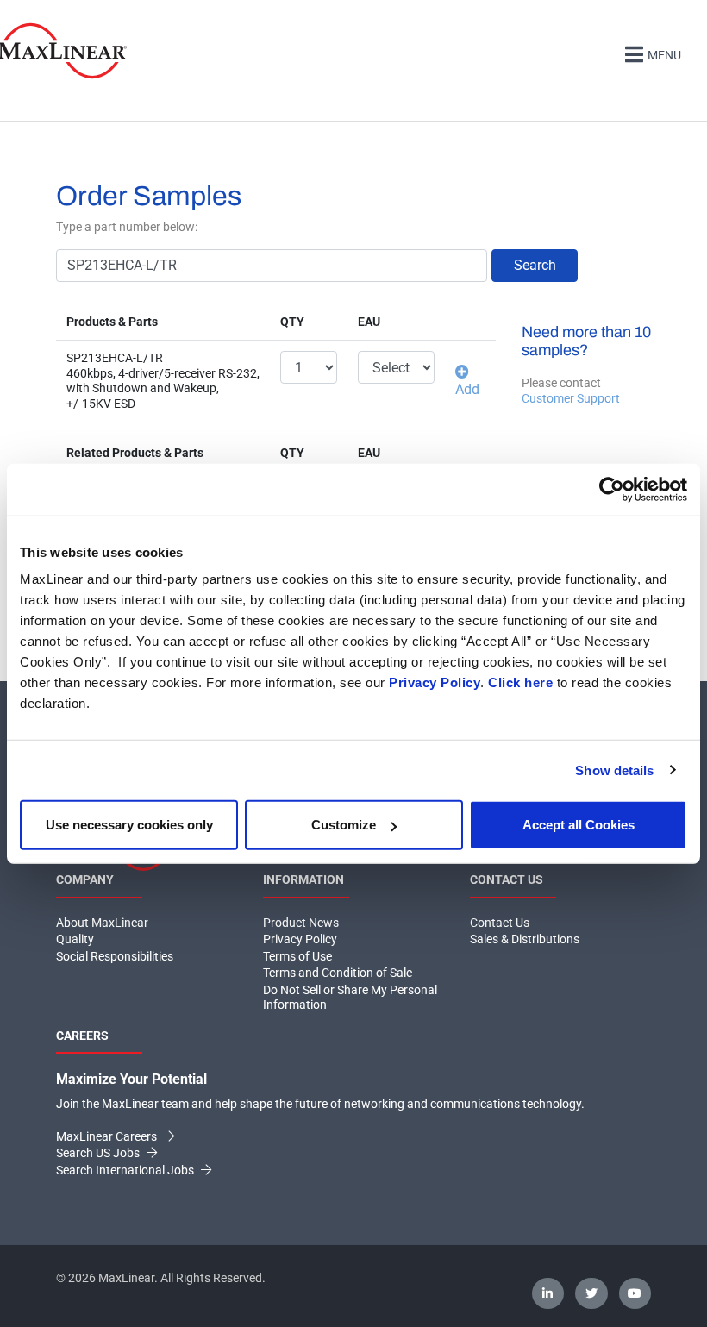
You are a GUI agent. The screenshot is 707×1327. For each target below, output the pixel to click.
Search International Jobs (126, 1170)
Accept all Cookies (578, 824)
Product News (301, 923)
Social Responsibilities (114, 956)
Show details (614, 769)
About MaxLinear (102, 923)
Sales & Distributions (524, 939)
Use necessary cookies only (129, 824)
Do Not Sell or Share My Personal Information (350, 997)
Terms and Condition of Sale (337, 973)
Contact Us (499, 923)
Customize (343, 824)
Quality (75, 939)
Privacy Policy (434, 682)
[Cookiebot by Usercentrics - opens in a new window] (611, 489)
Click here (520, 682)
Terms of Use (297, 956)
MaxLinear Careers (108, 1136)
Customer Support (571, 398)
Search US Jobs (99, 1153)
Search (535, 265)
